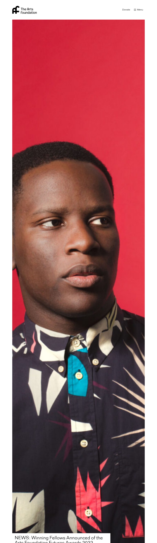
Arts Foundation (24, 10)
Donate (126, 10)
